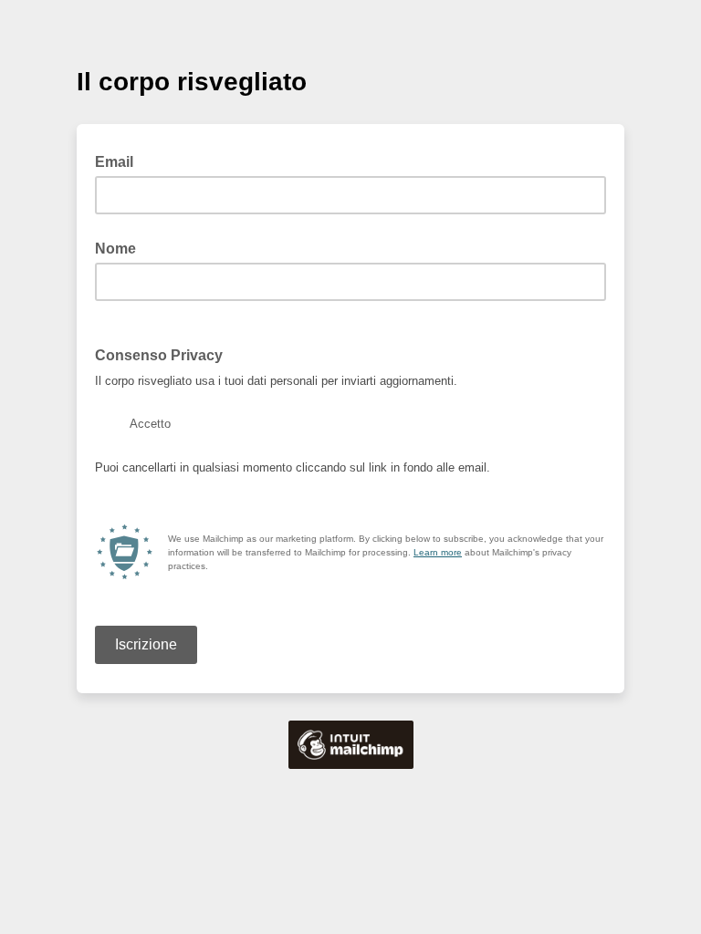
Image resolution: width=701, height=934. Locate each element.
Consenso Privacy (159, 355)
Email (119, 160)
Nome (115, 248)
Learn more (437, 552)
